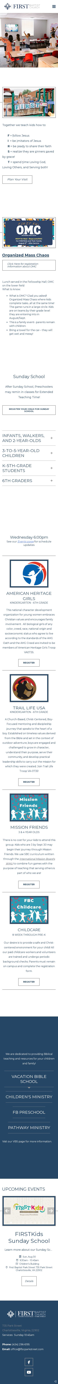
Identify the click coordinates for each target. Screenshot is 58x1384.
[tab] (29, 1079)
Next (50, 1210)
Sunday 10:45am (18, 1335)
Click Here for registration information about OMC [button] (22, 265)
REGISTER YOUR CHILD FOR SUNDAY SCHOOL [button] (29, 410)
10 (47, 1223)
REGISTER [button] (29, 662)
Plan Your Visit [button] (17, 179)
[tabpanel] (29, 1141)
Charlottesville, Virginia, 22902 (20, 1330)
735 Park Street (12, 1325)
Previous (7, 1210)
